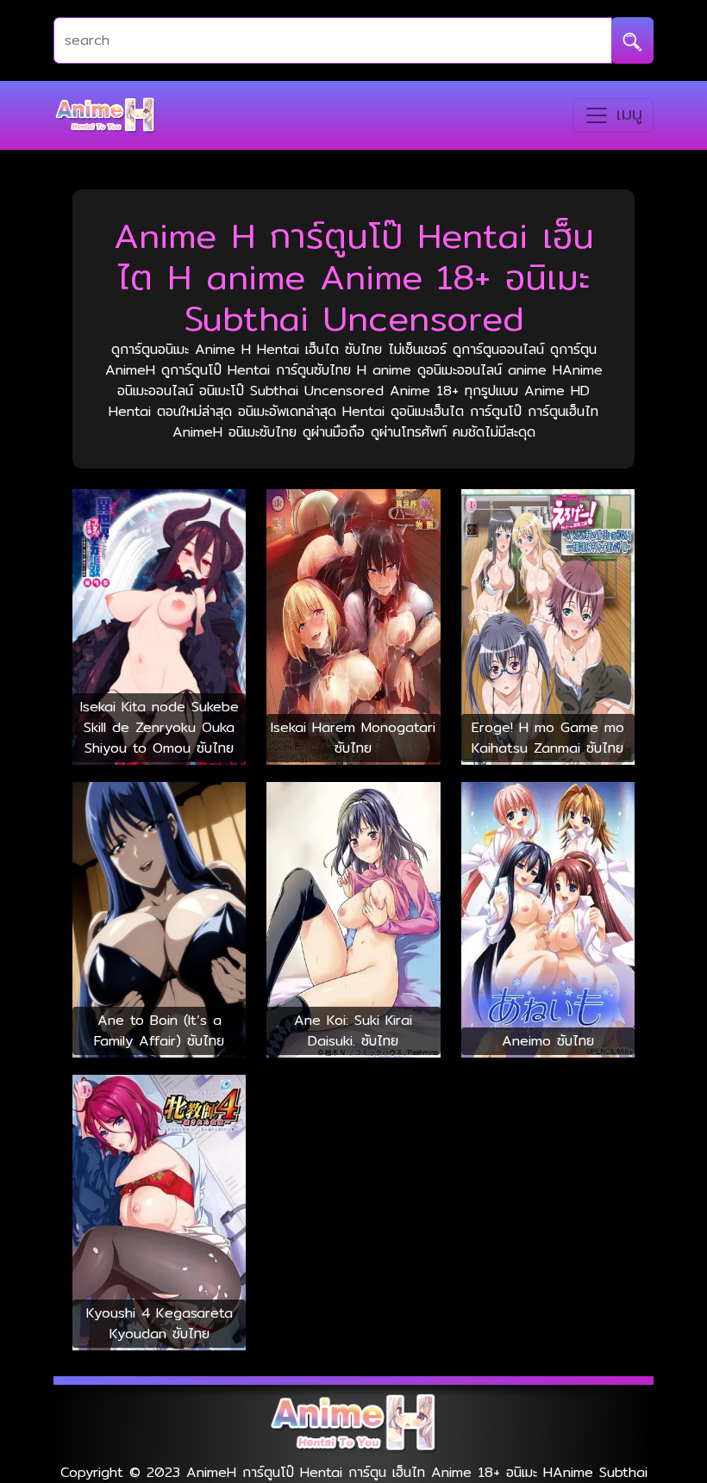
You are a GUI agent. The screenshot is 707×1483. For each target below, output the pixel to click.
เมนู (626, 114)
